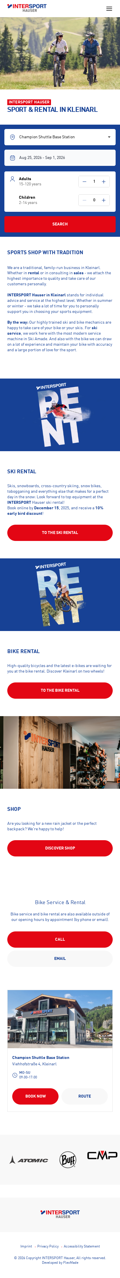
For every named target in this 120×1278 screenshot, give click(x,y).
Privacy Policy (48, 1246)
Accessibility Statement (82, 1246)
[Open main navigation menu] (109, 8)
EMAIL (60, 959)
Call (60, 940)
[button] (84, 181)
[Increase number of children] (104, 200)
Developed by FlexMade (60, 1263)
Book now (35, 1096)
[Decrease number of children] (84, 200)
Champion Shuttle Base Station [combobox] (47, 137)
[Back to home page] (27, 8)
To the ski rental (60, 533)
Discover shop (60, 848)
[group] (32, 1159)
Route (84, 1096)
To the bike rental (60, 691)
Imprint (26, 1246)
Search (60, 224)
